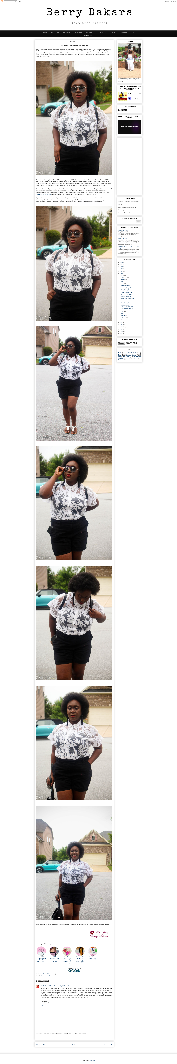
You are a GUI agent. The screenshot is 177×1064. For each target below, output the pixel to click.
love (134, 358)
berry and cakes (124, 357)
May (122, 311)
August (123, 279)
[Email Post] (78, 971)
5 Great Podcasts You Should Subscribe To (41, 959)
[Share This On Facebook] (69, 971)
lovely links (131, 355)
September (124, 277)
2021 (121, 271)
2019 (121, 275)
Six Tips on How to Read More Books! (93, 958)
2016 (121, 327)
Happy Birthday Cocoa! (127, 292)
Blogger (92, 1060)
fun (119, 355)
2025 (121, 262)
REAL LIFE (78, 32)
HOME (45, 32)
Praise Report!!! (122, 238)
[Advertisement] (129, 166)
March (123, 315)
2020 (121, 273)
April (122, 313)
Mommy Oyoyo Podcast (127, 287)
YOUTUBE (123, 32)
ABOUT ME (55, 32)
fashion (43, 976)
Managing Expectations (127, 300)
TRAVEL (89, 32)
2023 (121, 266)
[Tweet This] (72, 971)
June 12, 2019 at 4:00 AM (64, 986)
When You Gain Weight (127, 298)
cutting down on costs (43, 194)
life (119, 353)
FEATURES (67, 32)
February (123, 317)
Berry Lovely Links (126, 285)
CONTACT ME (88, 35)
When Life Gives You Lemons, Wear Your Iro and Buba (80, 960)
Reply (42, 1005)
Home (74, 1044)
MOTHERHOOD (101, 32)
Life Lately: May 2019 (127, 308)
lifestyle (49, 976)
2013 (121, 333)
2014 (121, 331)
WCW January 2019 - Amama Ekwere (54, 959)
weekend (132, 353)
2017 (121, 324)
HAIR (133, 32)
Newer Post (40, 1044)
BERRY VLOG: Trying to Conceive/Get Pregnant (128, 247)
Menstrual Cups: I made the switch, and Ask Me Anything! (67, 960)
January (123, 320)
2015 (121, 329)
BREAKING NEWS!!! (123, 230)
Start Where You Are (126, 294)
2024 (121, 264)
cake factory (129, 360)
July (122, 281)
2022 (121, 269)
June (122, 283)
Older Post (108, 1044)
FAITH (113, 32)
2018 (121, 322)
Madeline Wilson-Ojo (48, 986)
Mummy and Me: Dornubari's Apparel (127, 305)
